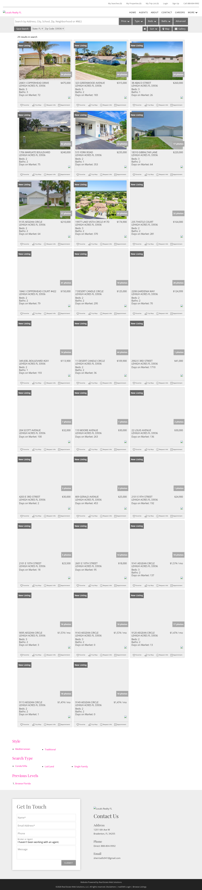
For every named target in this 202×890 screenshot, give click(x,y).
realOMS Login (124, 886)
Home (132, 12)
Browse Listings (139, 886)
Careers (180, 12)
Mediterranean (22, 748)
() (115, 3)
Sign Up (175, 3)
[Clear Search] (145, 28)
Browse (23, 783)
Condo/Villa (21, 765)
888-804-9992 (193, 3)
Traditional (50, 749)
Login (165, 3)
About (155, 12)
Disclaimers (111, 886)
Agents (143, 12)
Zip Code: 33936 (53, 28)
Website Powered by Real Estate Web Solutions (101, 882)
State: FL (36, 28)
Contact (166, 12)
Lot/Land (49, 766)
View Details (44, 60)
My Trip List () (152, 3)
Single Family (81, 766)
